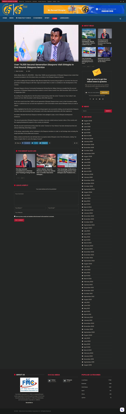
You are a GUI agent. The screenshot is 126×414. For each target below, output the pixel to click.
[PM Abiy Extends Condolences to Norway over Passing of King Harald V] (25, 160)
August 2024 (88, 192)
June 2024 (87, 198)
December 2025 (89, 144)
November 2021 (89, 290)
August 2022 (88, 264)
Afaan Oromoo (42, 1)
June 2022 (87, 270)
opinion (83, 397)
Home (5, 18)
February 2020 (88, 353)
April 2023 (87, 240)
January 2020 (88, 356)
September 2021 (89, 296)
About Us (21, 1)
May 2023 (87, 237)
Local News (20, 166)
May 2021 (87, 308)
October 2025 (88, 150)
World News (85, 387)
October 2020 (88, 329)
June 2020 (87, 341)
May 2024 (87, 201)
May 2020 (87, 344)
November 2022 (89, 255)
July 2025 (87, 159)
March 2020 (88, 350)
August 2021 (88, 299)
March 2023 (87, 243)
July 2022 (87, 267)
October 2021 (88, 293)
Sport (47, 18)
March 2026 (87, 135)
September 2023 (89, 225)
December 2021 (89, 287)
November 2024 (89, 183)
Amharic (35, 1)
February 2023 (88, 246)
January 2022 (88, 284)
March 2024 (88, 207)
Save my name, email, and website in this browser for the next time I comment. (35, 216)
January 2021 (88, 320)
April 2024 (87, 204)
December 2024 (89, 180)
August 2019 (88, 365)
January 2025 (88, 177)
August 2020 (88, 335)
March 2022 (87, 278)
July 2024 (87, 195)
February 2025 (88, 174)
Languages (64, 18)
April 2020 (87, 347)
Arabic (54, 1)
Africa (83, 394)
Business (38, 18)
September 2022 (89, 261)
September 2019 (89, 362)
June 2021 (87, 305)
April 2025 (87, 168)
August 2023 (88, 228)
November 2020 (89, 326)
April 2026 (87, 132)
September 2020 (89, 332)
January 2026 (88, 141)
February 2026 (88, 138)
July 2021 (87, 302)
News (11, 18)
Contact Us (28, 1)
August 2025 (88, 156)
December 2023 (89, 216)
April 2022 (87, 275)
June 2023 (87, 234)
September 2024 (89, 189)
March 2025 (87, 171)
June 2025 (87, 162)
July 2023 (87, 231)
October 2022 (88, 258)
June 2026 (87, 126)
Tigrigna (49, 1)
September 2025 (89, 153)
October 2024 (88, 186)
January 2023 (88, 249)
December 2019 (89, 359)
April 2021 (87, 311)
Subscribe (104, 92)
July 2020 (87, 338)
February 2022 (88, 281)
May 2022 (87, 272)
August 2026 (88, 121)
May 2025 (87, 165)
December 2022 (89, 252)
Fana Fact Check (24, 18)
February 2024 (88, 210)
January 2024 (88, 213)
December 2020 (89, 323)
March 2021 (87, 314)
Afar (58, 1)
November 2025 (89, 147)
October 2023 (88, 222)
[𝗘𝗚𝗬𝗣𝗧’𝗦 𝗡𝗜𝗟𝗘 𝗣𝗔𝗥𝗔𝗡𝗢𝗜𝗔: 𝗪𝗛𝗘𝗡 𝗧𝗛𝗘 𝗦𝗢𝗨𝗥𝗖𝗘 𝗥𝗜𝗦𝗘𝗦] (89, 33)
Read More (29, 402)
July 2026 (87, 124)
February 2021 (88, 317)
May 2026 (87, 129)
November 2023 (89, 219)
